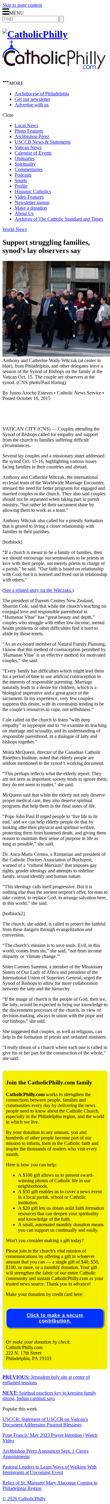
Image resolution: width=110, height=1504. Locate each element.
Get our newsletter (32, 99)
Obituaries (25, 158)
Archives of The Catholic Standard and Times (59, 219)
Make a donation (31, 208)
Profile (21, 186)
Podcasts (23, 175)
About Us (24, 213)
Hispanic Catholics (33, 191)
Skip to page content (22, 5)
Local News (26, 125)
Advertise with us (32, 104)
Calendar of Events (33, 153)
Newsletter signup (32, 202)
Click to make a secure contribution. (55, 1318)
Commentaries (28, 169)
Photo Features (29, 131)
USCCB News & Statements (43, 142)
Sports (21, 180)
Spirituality (25, 164)
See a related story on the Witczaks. (38, 590)
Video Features (29, 197)
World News (14, 229)
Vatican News (28, 147)
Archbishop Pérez (32, 136)
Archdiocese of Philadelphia (42, 93)
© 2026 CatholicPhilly (24, 1498)
